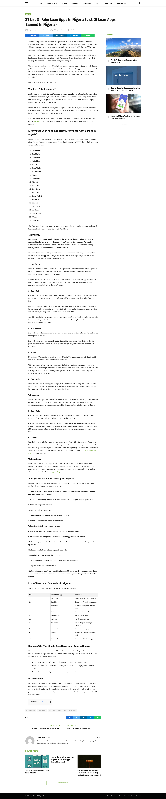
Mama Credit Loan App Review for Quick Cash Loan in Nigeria (125, 117)
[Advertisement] (123, 155)
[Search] (140, 3)
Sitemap (138, 796)
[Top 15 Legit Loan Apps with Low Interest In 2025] (37, 761)
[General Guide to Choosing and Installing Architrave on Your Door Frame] (123, 75)
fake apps (52, 710)
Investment (87, 3)
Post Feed (131, 796)
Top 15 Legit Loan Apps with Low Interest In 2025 (37, 771)
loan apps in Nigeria (55, 472)
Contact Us (121, 3)
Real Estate (52, 3)
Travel (98, 3)
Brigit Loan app (42, 710)
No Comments (63, 30)
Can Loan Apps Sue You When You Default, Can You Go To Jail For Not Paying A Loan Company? (89, 772)
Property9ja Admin (36, 30)
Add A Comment (63, 783)
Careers (108, 3)
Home (42, 3)
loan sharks (37, 121)
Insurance (75, 3)
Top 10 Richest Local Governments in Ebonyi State (124, 61)
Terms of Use (122, 796)
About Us (106, 796)
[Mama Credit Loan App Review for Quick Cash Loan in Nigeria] (123, 103)
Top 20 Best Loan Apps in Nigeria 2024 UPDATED (46, 728)
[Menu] (26, 3)
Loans (64, 3)
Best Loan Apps (30, 710)
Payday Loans (72, 710)
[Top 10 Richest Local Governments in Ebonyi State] (123, 47)
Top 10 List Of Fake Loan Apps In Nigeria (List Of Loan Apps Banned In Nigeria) (62, 759)
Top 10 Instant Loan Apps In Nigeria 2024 (78, 728)
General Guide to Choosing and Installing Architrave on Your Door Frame (125, 89)
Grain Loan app (61, 710)
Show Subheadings (44, 702)
